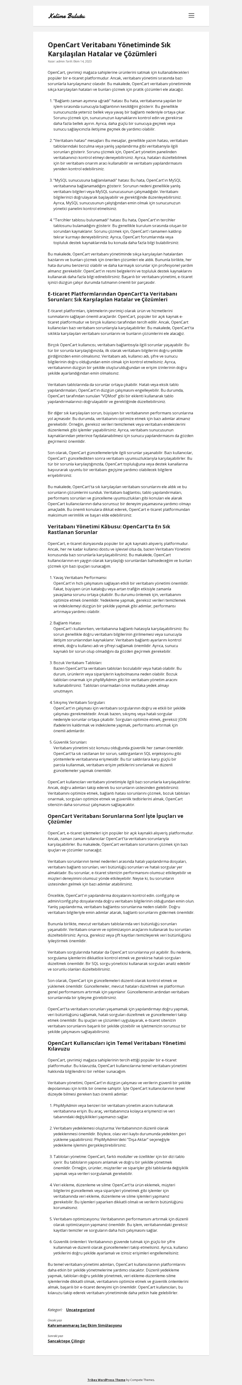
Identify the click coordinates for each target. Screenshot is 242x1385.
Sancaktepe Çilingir (66, 1341)
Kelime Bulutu (66, 15)
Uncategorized (80, 1309)
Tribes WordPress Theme (106, 1380)
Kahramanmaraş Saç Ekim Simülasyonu (85, 1325)
